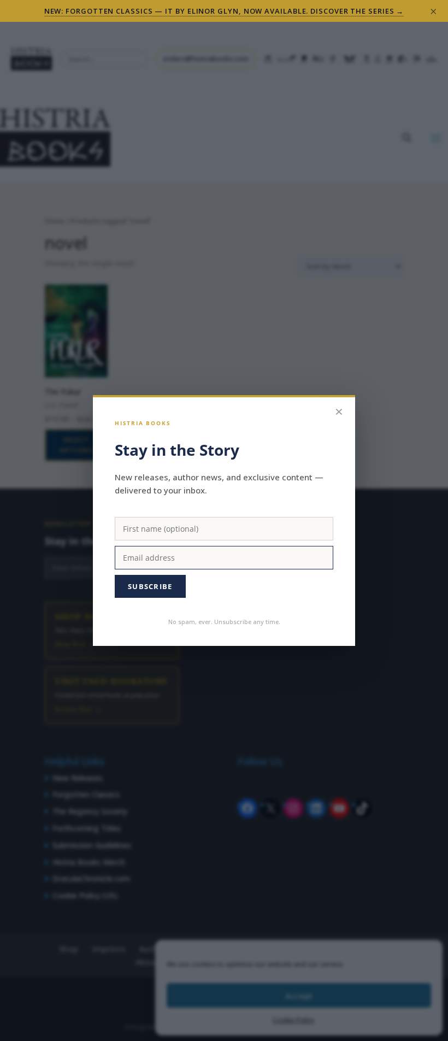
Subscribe (150, 586)
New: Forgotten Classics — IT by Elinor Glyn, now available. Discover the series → (224, 11)
